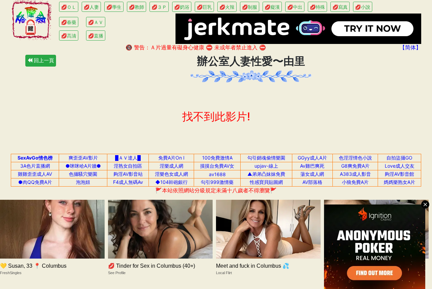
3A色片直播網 (35, 166)
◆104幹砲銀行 (171, 182)
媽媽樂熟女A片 (399, 182)
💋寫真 (340, 7)
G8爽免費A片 (355, 166)
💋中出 (294, 7)
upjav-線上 (266, 166)
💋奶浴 (181, 7)
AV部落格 (312, 182)
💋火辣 (227, 7)
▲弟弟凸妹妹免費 (266, 174)
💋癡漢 (272, 7)
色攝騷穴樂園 (83, 174)
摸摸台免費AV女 (217, 166)
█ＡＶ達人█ (128, 158)
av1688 (217, 174)
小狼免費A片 (355, 182)
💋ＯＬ (68, 7)
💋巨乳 (204, 7)
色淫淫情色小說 (355, 158)
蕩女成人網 (312, 174)
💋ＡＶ (95, 22)
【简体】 (410, 47)
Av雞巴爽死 (312, 166)
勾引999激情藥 (217, 182)
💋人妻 (91, 7)
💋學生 (114, 7)
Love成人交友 (399, 166)
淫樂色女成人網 (171, 174)
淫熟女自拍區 (128, 166)
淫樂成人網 (171, 166)
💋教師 (136, 7)
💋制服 (249, 7)
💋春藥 (68, 22)
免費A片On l (171, 158)
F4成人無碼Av (128, 182)
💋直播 (95, 36)
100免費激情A (217, 158)
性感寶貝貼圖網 (266, 182)
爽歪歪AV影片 (83, 158)
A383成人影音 (355, 174)
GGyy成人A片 (312, 158)
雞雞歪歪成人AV (35, 174)
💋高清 (68, 36)
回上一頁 (43, 60)
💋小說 (362, 7)
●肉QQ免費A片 (35, 182)
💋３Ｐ (159, 7)
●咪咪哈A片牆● (83, 166)
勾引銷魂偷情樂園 (266, 158)
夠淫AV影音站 (128, 174)
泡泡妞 (83, 182)
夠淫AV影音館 (399, 174)
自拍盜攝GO (399, 158)
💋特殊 (317, 7)
